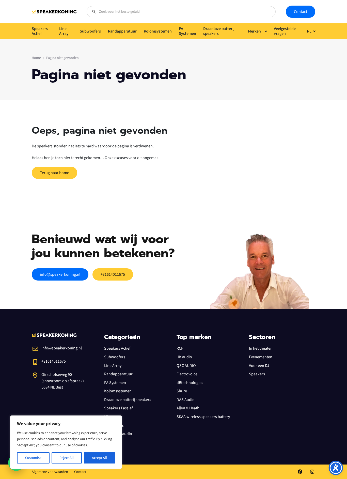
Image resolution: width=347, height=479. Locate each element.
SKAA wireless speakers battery (203, 417)
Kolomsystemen (118, 391)
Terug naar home (54, 173)
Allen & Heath (188, 408)
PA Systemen (115, 382)
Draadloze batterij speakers (127, 400)
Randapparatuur (118, 374)
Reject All (66, 457)
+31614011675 (113, 274)
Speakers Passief (118, 408)
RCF (180, 348)
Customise (33, 457)
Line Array (112, 365)
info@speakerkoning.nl (60, 274)
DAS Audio (186, 400)
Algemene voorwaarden (50, 471)
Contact (300, 11)
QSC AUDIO (186, 365)
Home (36, 57)
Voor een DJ (259, 365)
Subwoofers (114, 357)
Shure (182, 391)
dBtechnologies (190, 382)
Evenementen (260, 357)
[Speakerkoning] (54, 12)
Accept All (99, 457)
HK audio (184, 357)
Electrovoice (187, 374)
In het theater (260, 348)
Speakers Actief (117, 348)
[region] (66, 442)
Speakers (257, 374)
